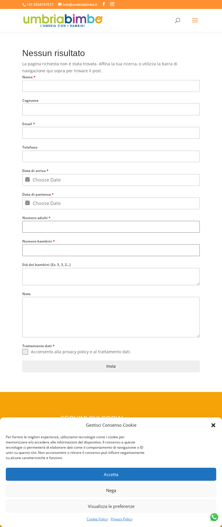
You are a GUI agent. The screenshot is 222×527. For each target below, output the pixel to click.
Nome (29, 77)
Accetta (111, 474)
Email (28, 123)
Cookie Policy (97, 519)
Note (26, 293)
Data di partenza (38, 194)
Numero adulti (36, 217)
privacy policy (75, 351)
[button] (213, 425)
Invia (111, 366)
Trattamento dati (38, 345)
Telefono (29, 147)
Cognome (30, 100)
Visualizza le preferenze (111, 506)
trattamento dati (114, 351)
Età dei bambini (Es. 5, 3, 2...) (46, 264)
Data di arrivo (35, 170)
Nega (111, 490)
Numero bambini (38, 241)
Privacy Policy (121, 519)
